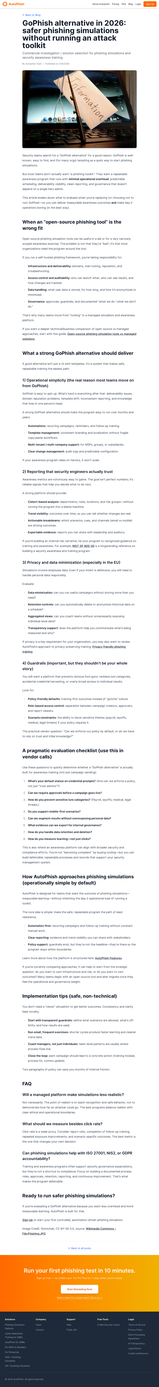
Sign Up (150, 4)
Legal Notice (134, 1348)
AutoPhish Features (108, 958)
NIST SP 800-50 (83, 546)
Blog (130, 4)
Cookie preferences (138, 1353)
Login (138, 4)
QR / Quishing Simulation (17, 1365)
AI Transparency (136, 1343)
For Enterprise (12, 1352)
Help (69, 1324)
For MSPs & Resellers (15, 1347)
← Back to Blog (31, 14)
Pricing (115, 4)
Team (38, 1324)
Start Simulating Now (79, 1289)
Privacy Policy (135, 1329)
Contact (40, 1329)
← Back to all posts (79, 1248)
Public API (72, 1329)
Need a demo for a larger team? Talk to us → (79, 1297)
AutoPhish (16, 4)
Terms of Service (136, 1324)
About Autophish (101, 4)
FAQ (124, 4)
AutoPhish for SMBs (15, 1342)
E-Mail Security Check (108, 1324)
